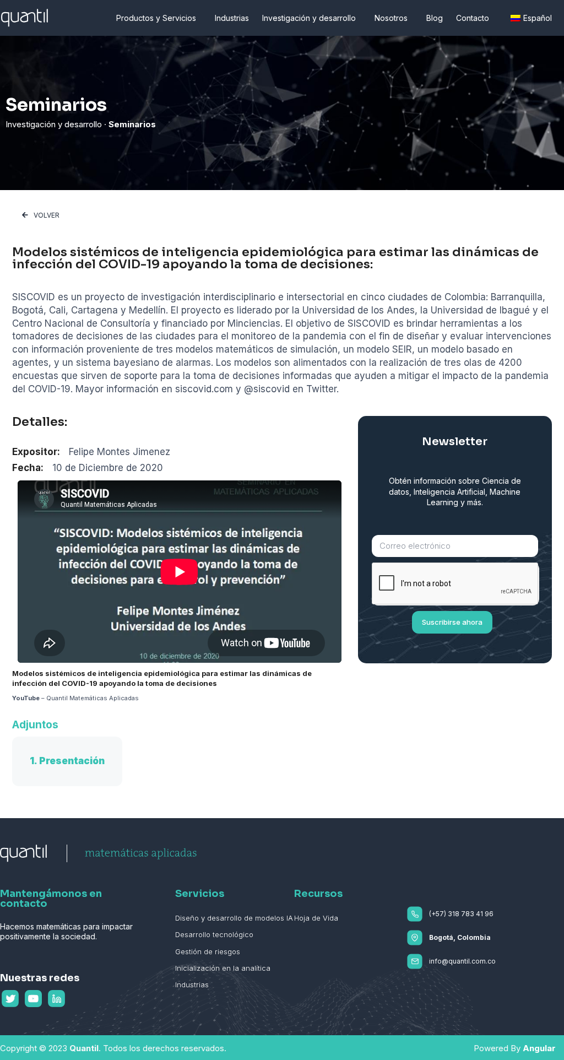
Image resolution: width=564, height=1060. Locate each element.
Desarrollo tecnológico (214, 934)
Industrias (232, 18)
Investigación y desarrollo (309, 18)
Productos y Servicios (156, 18)
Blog (434, 18)
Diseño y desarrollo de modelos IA (234, 917)
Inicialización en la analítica (222, 968)
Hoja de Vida (316, 917)
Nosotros (391, 18)
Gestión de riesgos (207, 951)
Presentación (72, 760)
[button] (40, 215)
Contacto (472, 18)
